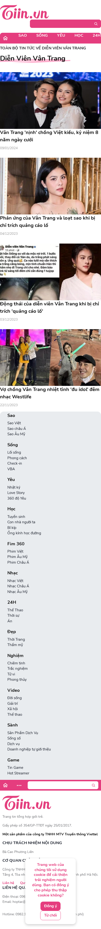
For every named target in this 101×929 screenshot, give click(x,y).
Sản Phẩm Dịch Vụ (22, 732)
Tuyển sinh (16, 516)
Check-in (14, 463)
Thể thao (14, 714)
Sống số (14, 738)
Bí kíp (11, 527)
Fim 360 (16, 544)
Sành (12, 725)
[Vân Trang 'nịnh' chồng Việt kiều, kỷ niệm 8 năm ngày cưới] (50, 100)
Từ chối (50, 915)
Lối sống (14, 452)
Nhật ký (13, 487)
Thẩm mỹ (15, 644)
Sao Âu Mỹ (16, 434)
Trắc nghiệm (17, 668)
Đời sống (14, 697)
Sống (42, 35)
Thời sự (13, 615)
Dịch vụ (13, 743)
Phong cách (17, 458)
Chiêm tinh (16, 663)
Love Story (16, 492)
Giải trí (12, 703)
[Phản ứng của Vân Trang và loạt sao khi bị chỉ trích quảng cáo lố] (50, 186)
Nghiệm (15, 656)
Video (13, 690)
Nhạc (12, 573)
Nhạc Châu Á (18, 586)
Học (79, 35)
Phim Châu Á (18, 562)
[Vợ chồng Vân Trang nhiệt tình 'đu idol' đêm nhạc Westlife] (50, 357)
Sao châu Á (16, 428)
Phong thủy (17, 679)
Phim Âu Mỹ (17, 556)
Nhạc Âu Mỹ (17, 591)
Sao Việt (14, 423)
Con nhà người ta (21, 522)
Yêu (61, 35)
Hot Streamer (18, 773)
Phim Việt (15, 551)
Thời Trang (16, 639)
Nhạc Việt (15, 580)
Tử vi (11, 674)
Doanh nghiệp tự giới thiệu (29, 749)
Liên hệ (8, 883)
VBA (11, 469)
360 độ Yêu (16, 498)
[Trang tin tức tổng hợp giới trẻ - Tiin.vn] (24, 12)
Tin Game (15, 767)
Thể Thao (15, 610)
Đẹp (11, 632)
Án (9, 621)
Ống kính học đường (24, 533)
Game (13, 760)
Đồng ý (50, 906)
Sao (22, 35)
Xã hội (12, 708)
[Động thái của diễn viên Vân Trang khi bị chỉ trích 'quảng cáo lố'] (50, 272)
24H (11, 602)
